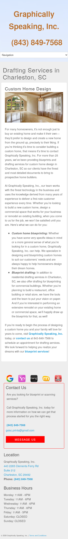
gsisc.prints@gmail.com (20, 430)
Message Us (25, 439)
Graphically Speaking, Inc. (34, 19)
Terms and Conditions (37, 535)
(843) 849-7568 (36, 42)
